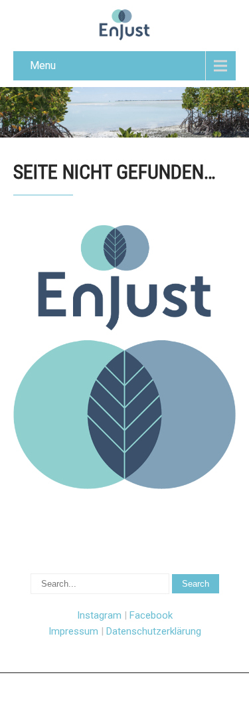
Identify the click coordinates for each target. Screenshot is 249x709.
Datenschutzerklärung (153, 631)
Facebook (151, 615)
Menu (43, 65)
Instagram (99, 615)
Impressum (73, 631)
